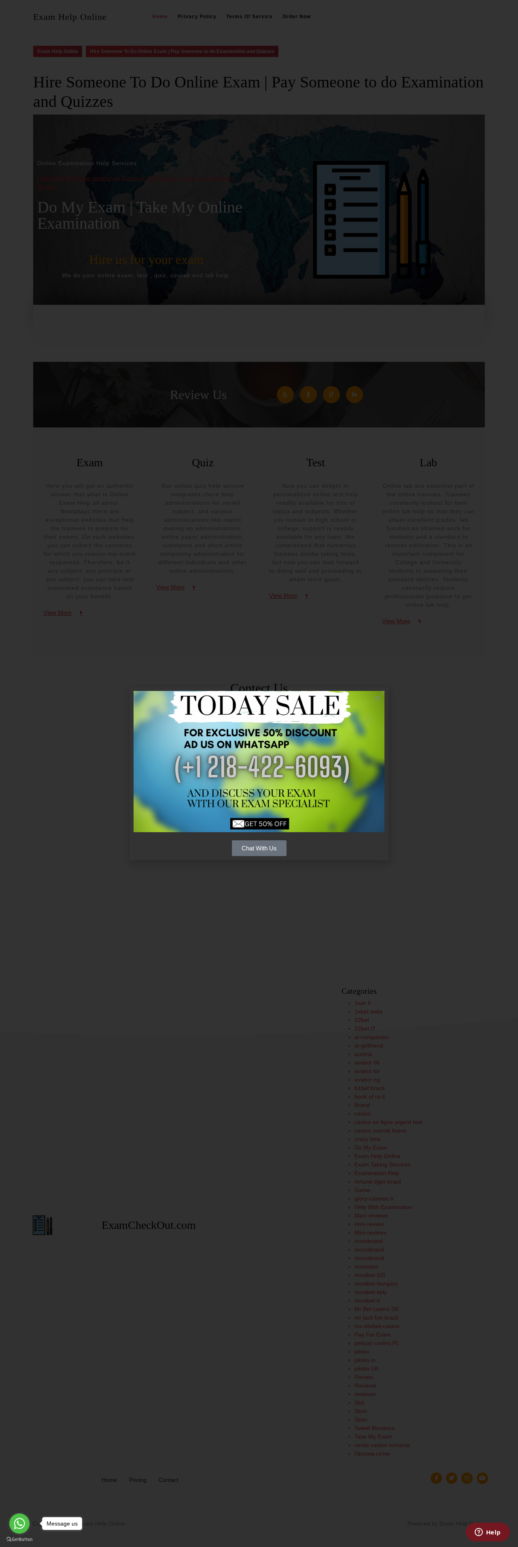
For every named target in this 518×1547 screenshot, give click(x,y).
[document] (259, 773)
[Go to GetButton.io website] (19, 1538)
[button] (377, 698)
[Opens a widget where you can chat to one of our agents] (487, 1533)
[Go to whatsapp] (19, 1523)
